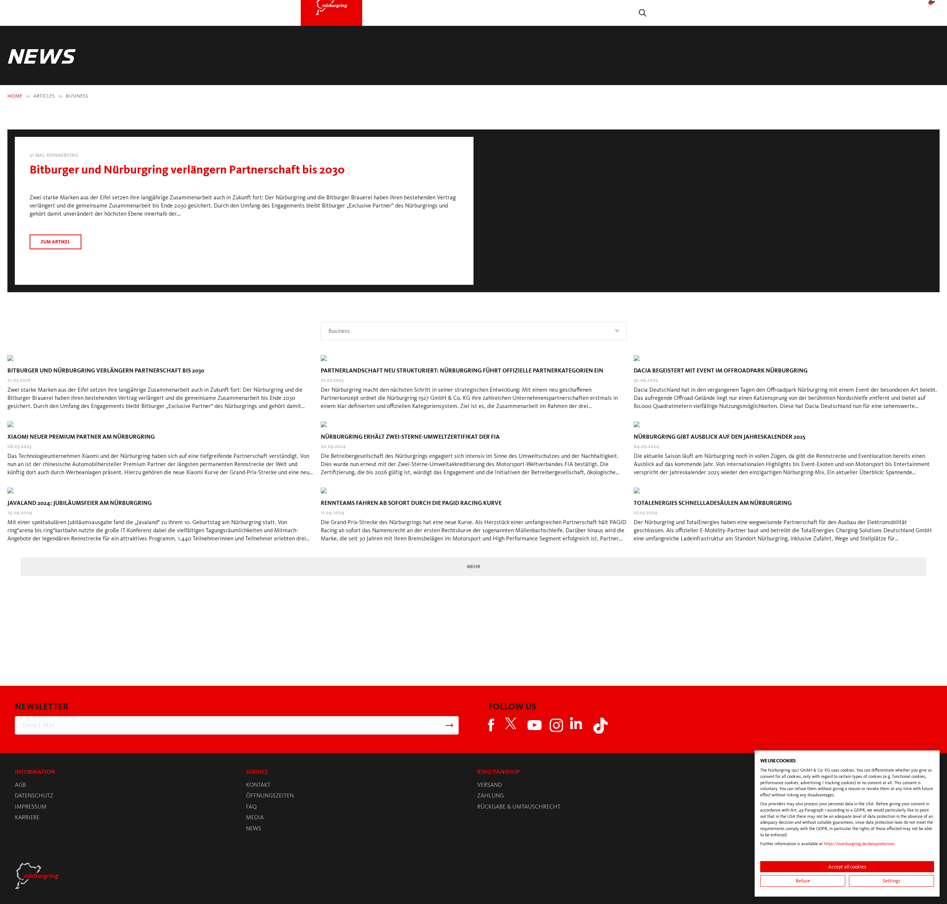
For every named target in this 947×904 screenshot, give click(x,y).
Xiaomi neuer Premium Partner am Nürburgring (81, 432)
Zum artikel (55, 235)
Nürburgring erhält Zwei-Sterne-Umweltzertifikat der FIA (410, 432)
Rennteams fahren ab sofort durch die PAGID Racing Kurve (411, 499)
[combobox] (474, 327)
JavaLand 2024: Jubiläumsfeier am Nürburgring (79, 499)
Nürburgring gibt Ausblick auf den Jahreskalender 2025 (719, 432)
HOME (14, 92)
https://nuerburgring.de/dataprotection (859, 843)
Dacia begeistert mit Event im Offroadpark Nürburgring (721, 366)
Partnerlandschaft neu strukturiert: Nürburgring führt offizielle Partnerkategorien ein (462, 366)
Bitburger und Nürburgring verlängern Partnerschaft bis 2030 (147, 164)
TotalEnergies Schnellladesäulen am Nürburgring (713, 499)
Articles (44, 92)
